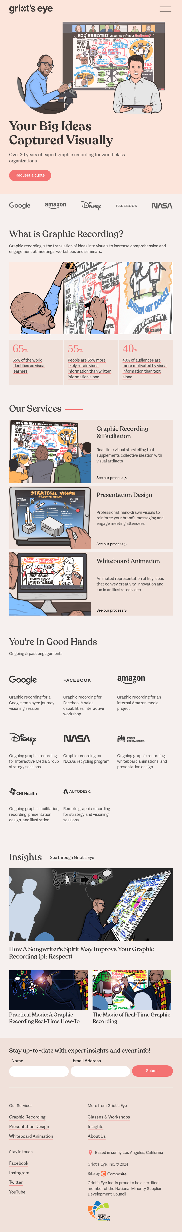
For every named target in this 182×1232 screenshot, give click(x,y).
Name (17, 1061)
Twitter (16, 1182)
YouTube (17, 1192)
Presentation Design (29, 1126)
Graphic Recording (27, 1117)
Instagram (19, 1173)
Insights (95, 1126)
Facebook (18, 1163)
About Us (97, 1136)
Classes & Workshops (109, 1117)
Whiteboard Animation (31, 1136)
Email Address (87, 1061)
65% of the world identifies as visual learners (29, 366)
